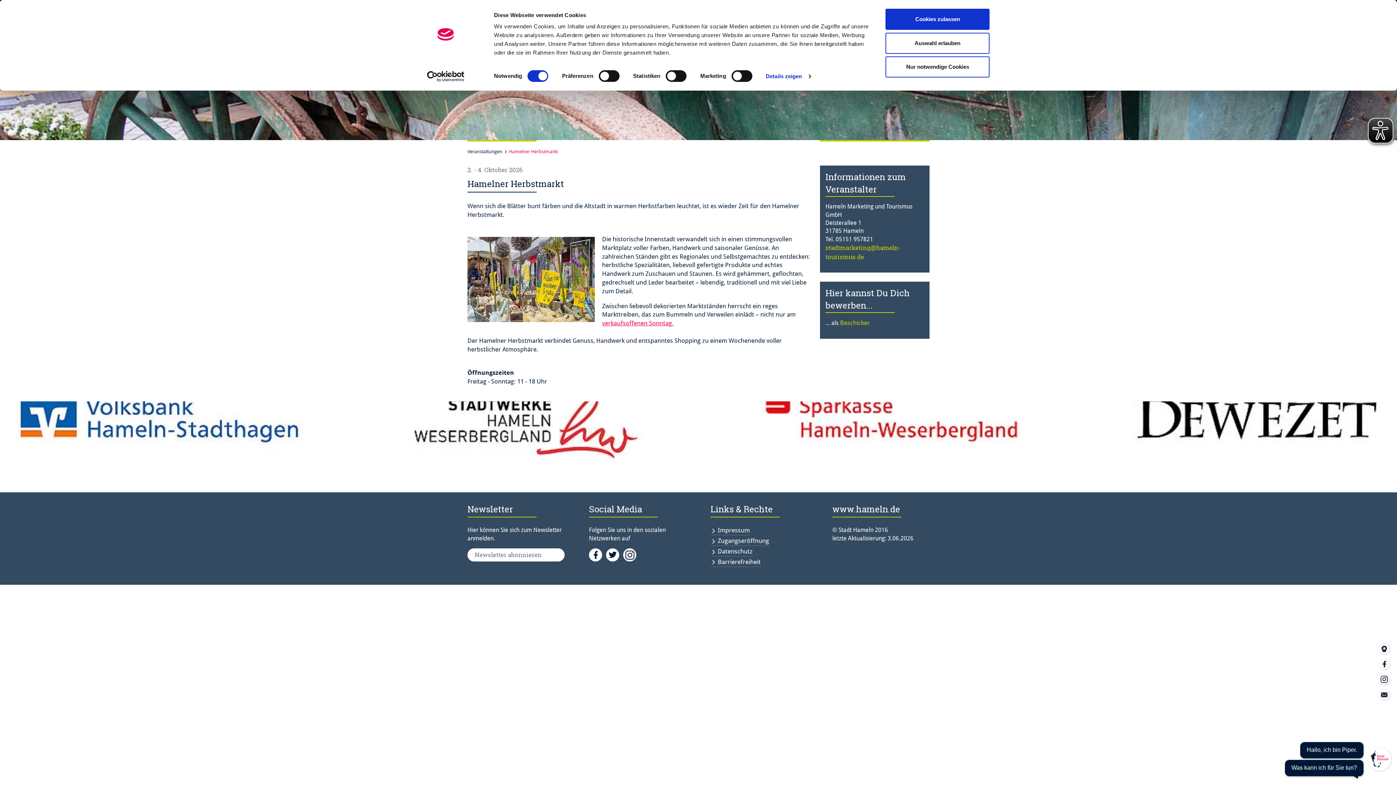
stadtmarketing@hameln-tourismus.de (863, 252)
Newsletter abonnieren (508, 555)
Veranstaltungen (484, 151)
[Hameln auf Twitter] (614, 554)
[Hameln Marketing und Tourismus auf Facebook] (597, 554)
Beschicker (855, 322)
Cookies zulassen (937, 19)
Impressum (734, 530)
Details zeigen (784, 76)
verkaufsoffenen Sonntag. (638, 323)
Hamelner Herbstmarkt (533, 151)
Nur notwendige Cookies (937, 67)
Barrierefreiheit (739, 561)
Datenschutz (735, 551)
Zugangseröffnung (743, 540)
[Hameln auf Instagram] (631, 554)
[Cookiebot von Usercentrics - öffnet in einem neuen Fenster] (446, 76)
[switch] (609, 76)
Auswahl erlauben (937, 43)
